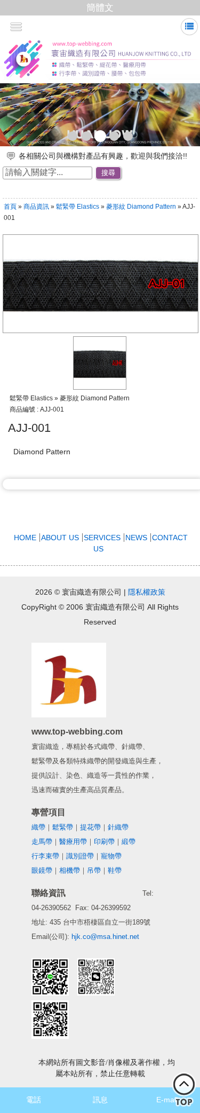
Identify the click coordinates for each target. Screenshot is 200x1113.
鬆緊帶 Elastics (77, 206)
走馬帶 (41, 842)
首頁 (10, 206)
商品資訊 (36, 206)
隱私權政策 (146, 592)
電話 (33, 1099)
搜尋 (108, 173)
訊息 (100, 1099)
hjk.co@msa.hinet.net (105, 937)
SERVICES (102, 537)
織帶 (38, 827)
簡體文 (100, 8)
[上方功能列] (189, 26)
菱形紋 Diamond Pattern (142, 206)
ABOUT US (60, 537)
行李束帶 (45, 856)
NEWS (136, 537)
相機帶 (69, 870)
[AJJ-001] (100, 387)
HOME (25, 537)
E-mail (167, 1099)
